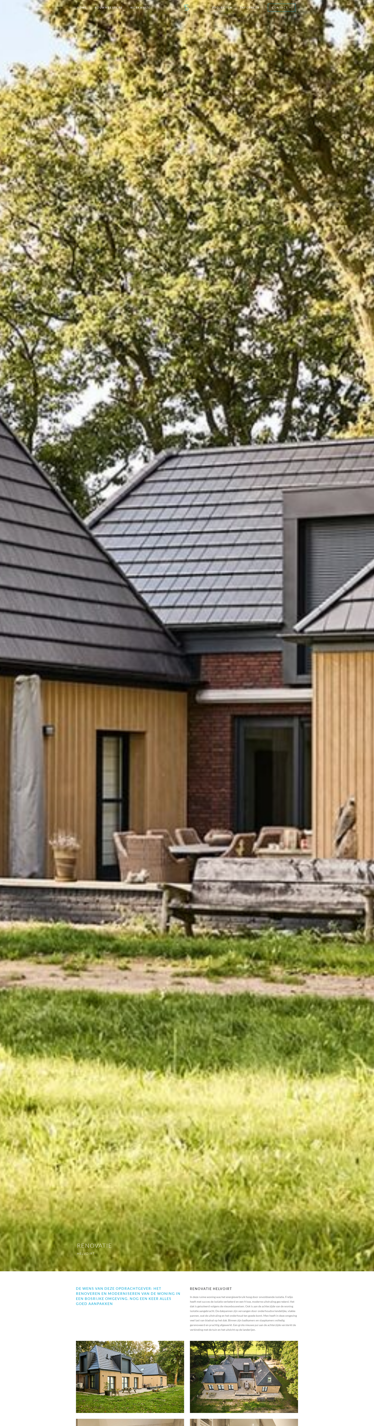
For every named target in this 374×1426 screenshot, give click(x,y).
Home (82, 7)
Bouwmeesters (109, 7)
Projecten (222, 7)
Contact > (281, 7)
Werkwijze (140, 7)
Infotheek (250, 7)
